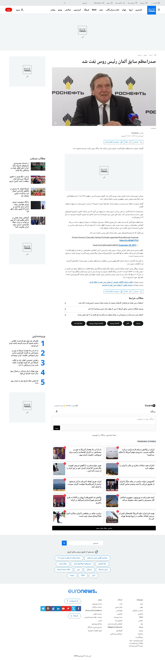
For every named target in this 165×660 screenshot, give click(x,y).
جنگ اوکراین (102, 563)
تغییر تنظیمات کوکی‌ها (95, 630)
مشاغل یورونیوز (97, 623)
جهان (124, 9)
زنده (8, 10)
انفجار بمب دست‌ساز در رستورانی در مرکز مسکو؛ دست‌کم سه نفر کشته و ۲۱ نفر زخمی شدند (110, 315)
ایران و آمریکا (103, 569)
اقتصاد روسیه (114, 323)
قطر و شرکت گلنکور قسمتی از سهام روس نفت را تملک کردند (111, 282)
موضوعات (139, 600)
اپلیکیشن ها (118, 620)
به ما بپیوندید (118, 617)
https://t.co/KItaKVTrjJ (128, 240)
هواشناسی (119, 610)
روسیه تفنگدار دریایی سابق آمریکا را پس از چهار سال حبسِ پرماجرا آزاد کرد (115, 309)
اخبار (150, 55)
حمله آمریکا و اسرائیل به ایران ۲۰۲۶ (69, 558)
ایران (93, 575)
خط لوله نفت (78, 323)
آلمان (127, 323)
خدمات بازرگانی (97, 607)
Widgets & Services (115, 627)
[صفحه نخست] (155, 55)
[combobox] (77, 3)
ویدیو (60, 9)
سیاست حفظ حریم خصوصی (93, 617)
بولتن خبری (118, 607)
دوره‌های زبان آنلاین (116, 634)
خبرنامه (75, 615)
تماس (100, 620)
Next (94, 9)
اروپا (131, 9)
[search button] (65, 3)
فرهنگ (86, 9)
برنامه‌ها (140, 634)
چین (78, 569)
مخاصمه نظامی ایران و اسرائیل (97, 558)
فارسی (155, 3)
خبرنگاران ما (139, 637)
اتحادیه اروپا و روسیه (96, 323)
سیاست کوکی (97, 613)
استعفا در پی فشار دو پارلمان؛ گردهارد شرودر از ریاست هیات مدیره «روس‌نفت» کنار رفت (110, 303)
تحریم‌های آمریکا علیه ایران (82, 563)
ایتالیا (83, 575)
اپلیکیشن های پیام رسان (115, 623)
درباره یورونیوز (97, 604)
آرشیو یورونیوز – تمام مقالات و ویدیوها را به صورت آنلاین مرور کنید (136, 643)
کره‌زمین (77, 9)
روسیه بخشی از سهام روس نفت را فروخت (117, 285)
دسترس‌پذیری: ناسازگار (95, 627)
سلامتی (68, 9)
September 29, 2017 (127, 245)
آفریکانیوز (119, 630)
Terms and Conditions (93, 610)
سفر (101, 9)
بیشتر (100, 600)
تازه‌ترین (138, 9)
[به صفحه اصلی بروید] (151, 10)
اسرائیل (89, 569)
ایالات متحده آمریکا (63, 569)
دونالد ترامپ (63, 563)
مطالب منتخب (37, 158)
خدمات (120, 600)
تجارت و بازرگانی (112, 9)
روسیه (139, 55)
